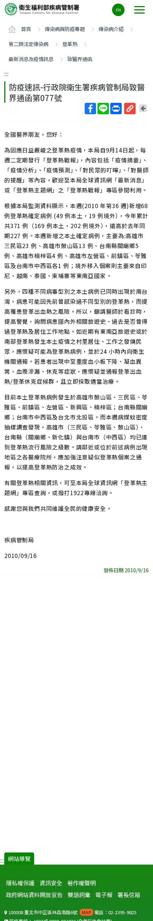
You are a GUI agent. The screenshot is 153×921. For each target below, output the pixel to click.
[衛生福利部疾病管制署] (42, 9)
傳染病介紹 (111, 28)
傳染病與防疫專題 (65, 28)
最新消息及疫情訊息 (31, 58)
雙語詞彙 (79, 894)
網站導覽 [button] (19, 858)
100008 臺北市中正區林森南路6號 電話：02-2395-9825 (72, 912)
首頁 (26, 28)
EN (118, 9)
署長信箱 (128, 894)
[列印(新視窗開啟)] (116, 108)
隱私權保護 (20, 883)
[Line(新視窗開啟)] (103, 108)
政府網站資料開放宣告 (34, 894)
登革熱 (69, 43)
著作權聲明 (81, 883)
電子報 (103, 894)
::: (6, 73)
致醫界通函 (79, 58)
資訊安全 (50, 883)
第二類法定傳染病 (28, 43)
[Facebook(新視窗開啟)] (90, 108)
